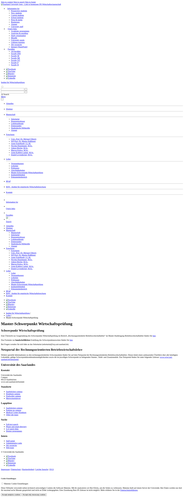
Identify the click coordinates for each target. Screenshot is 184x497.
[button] (5, 94)
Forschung (10, 134)
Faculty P (15, 63)
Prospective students (19, 11)
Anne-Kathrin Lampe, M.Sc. (22, 152)
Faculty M (15, 56)
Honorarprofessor (18, 121)
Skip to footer (30, 2)
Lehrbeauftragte (17, 123)
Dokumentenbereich (19, 177)
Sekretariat (15, 119)
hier (154, 336)
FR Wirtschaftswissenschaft (50, 4)
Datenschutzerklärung (129, 490)
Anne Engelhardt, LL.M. (21, 143)
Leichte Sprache (41, 469)
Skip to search (19, 2)
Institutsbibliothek (18, 175)
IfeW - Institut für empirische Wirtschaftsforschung (26, 187)
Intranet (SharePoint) (19, 47)
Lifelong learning (18, 42)
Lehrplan (14, 166)
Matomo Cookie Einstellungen (16, 484)
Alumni (14, 24)
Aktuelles (10, 103)
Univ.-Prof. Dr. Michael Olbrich (23, 139)
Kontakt (9, 192)
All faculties (16, 51)
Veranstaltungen (17, 163)
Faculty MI (15, 58)
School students (17, 18)
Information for (13, 9)
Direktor (9, 109)
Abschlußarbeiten (18, 170)
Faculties (11, 49)
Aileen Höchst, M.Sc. (19, 148)
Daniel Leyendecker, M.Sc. (22, 155)
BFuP (8, 181)
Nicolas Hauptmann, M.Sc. (22, 146)
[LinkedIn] (10, 78)
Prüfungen (15, 168)
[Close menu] (2, 99)
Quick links (12, 29)
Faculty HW (16, 54)
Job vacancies (16, 45)
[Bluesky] (10, 74)
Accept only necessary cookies (34, 495)
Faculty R (15, 65)
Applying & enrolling (19, 33)
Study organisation (18, 36)
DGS (52, 469)
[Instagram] (11, 76)
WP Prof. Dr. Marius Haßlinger (23, 141)
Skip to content (7, 2)
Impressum (5, 469)
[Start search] (26, 89)
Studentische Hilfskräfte (20, 128)
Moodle (14, 38)
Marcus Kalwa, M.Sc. (19, 150)
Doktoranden (16, 126)
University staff (17, 27)
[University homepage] (20, 4)
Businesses (15, 22)
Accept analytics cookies (11, 495)
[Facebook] (11, 69)
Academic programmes (20, 31)
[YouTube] (10, 71)
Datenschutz (16, 469)
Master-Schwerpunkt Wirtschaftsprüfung (27, 173)
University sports (17, 40)
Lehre (8, 159)
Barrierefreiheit (28, 469)
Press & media (16, 20)
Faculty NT (15, 60)
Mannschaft (10, 114)
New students (16, 13)
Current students (17, 15)
